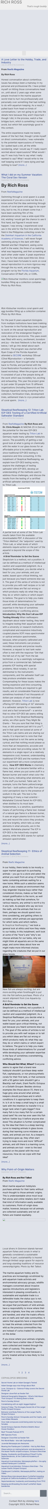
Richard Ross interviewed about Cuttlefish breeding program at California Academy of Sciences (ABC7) (22, 1477)
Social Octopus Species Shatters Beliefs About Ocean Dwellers (20, 1428)
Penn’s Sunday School (10, 1401)
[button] (24, 53)
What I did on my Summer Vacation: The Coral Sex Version (21, 176)
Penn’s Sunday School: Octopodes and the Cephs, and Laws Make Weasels (23, 1418)
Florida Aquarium (30, 270)
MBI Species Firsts (9, 1435)
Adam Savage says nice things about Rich (18, 1385)
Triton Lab (35, 433)
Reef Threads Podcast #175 (12, 1432)
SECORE (17, 355)
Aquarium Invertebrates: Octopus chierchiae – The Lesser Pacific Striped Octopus (22, 1467)
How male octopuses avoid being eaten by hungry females (21, 1423)
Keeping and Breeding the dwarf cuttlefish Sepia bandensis (21, 1485)
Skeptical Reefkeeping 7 (17, 925)
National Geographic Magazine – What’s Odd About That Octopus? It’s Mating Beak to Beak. (22, 1397)
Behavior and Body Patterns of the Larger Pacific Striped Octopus (21, 1413)
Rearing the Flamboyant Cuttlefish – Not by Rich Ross (23, 1446)
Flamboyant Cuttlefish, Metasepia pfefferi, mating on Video (23, 1472)
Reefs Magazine (15, 69)
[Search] (43, 1493)
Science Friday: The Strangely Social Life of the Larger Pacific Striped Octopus (23, 1408)
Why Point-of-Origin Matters (17, 1169)
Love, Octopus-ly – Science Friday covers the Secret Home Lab (22, 1389)
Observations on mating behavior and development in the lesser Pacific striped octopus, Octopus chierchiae (23, 1450)
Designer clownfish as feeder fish (15, 1393)
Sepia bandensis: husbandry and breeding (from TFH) (23, 1481)
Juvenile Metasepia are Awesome (15, 1443)
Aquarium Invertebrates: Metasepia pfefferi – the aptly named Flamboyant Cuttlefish (23, 1462)
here (37, 1501)
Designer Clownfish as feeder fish (15, 1438)
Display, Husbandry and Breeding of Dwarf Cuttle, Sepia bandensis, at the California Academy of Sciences (21, 1456)
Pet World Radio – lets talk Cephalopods (17, 1440)
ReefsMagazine (15, 191)
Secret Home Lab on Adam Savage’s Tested (19, 1382)
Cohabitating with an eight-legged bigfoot (18, 1404)
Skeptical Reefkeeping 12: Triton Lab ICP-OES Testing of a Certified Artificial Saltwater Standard (24, 412)
